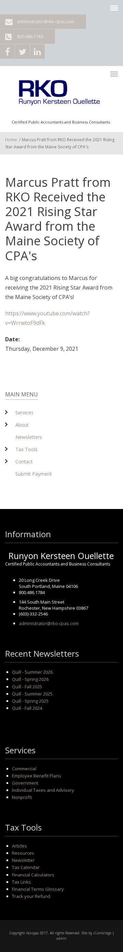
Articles (19, 846)
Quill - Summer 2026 (32, 672)
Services (24, 412)
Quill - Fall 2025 (27, 687)
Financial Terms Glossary (38, 889)
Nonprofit (22, 797)
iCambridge (102, 933)
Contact (24, 461)
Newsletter (23, 860)
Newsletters (28, 437)
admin (61, 938)
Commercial (24, 769)
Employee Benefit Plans (36, 776)
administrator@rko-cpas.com (45, 21)
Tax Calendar (26, 867)
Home (11, 140)
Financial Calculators (33, 875)
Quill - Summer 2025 (32, 694)
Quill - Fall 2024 (27, 708)
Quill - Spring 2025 (30, 701)
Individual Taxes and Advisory (43, 790)
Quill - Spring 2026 (30, 679)
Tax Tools (26, 449)
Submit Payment (33, 474)
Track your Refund (31, 896)
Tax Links (21, 882)
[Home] (60, 95)
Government (25, 783)
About (22, 425)
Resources (23, 853)
